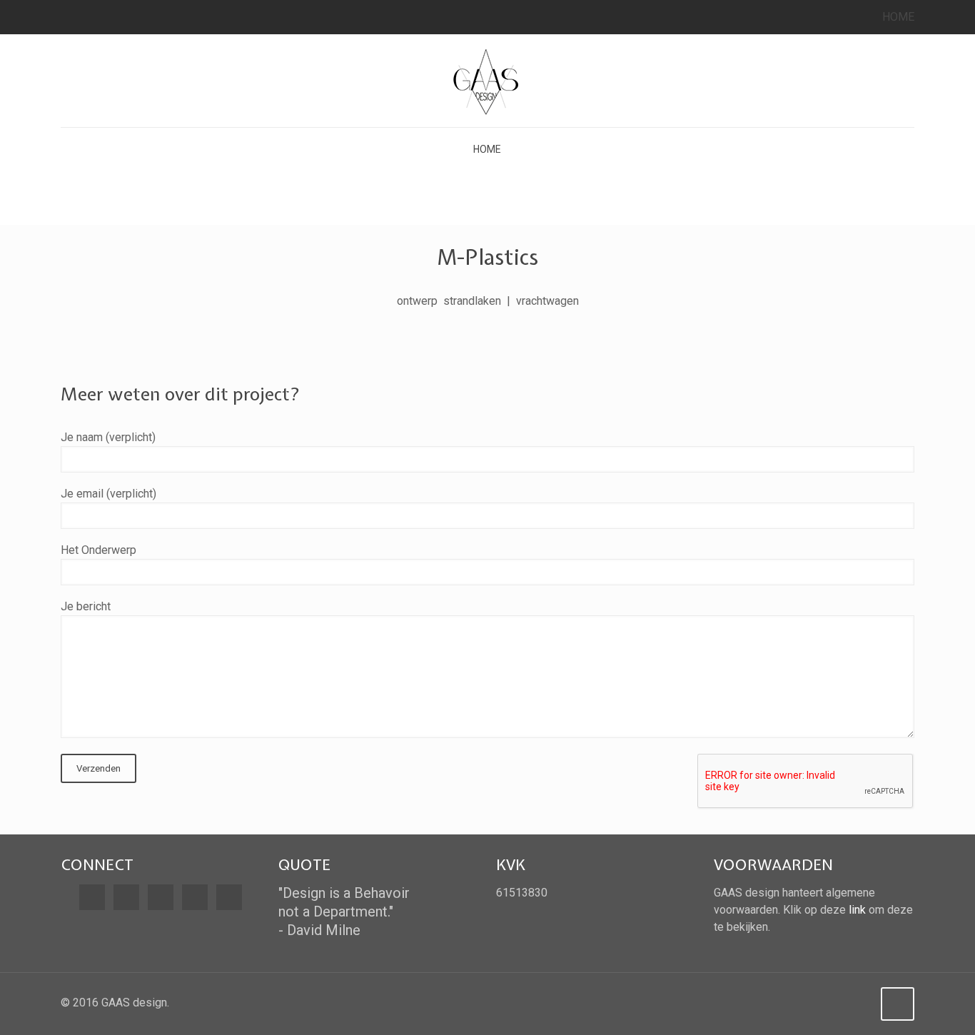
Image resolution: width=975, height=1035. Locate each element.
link (857, 910)
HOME (898, 17)
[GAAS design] (487, 80)
